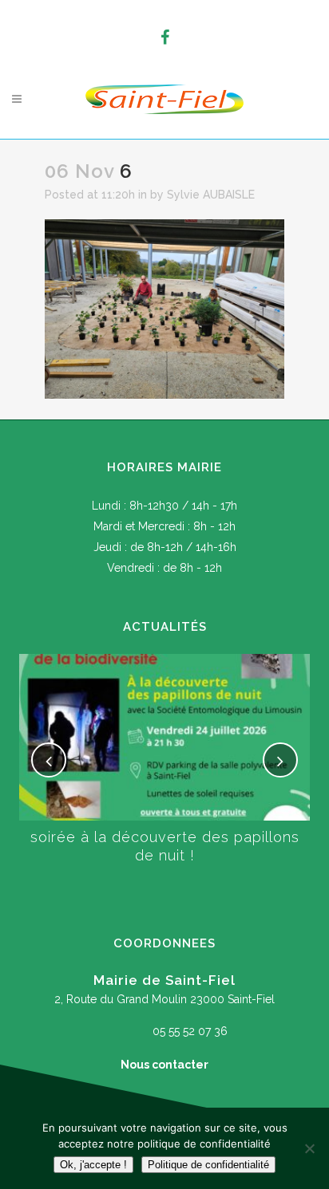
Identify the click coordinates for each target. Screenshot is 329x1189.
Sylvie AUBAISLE (211, 194)
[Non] (309, 1148)
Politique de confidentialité (208, 1165)
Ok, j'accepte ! (93, 1165)
